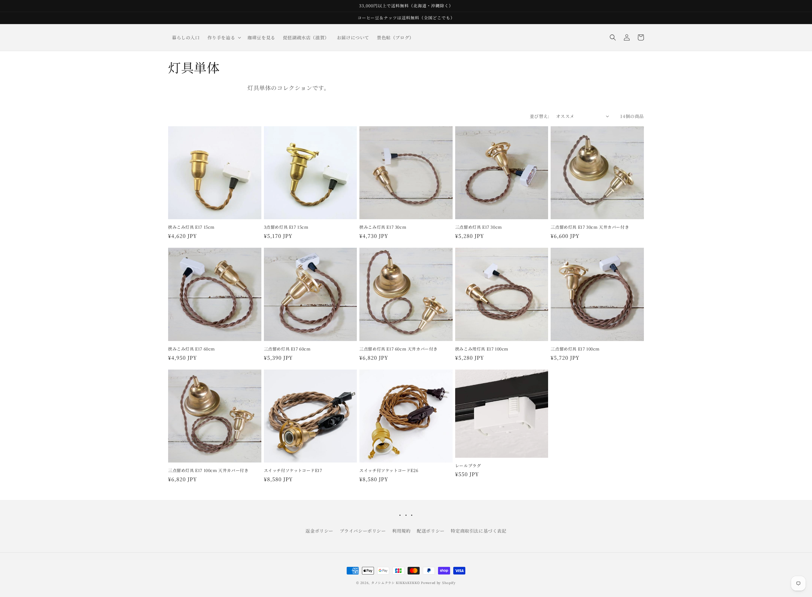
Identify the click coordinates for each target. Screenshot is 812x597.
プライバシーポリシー (363, 531)
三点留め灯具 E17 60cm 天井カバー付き (398, 349)
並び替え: (540, 116)
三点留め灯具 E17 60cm (287, 349)
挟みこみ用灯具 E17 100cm (481, 349)
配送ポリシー (431, 531)
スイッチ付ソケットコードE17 (293, 470)
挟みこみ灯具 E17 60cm (191, 349)
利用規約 (401, 531)
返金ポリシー (319, 531)
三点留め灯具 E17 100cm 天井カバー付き (208, 470)
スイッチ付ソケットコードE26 (388, 470)
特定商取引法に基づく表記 (478, 531)
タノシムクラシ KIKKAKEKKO (395, 582)
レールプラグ (468, 466)
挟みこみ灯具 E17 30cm (382, 227)
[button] (224, 37)
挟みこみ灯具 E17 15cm (191, 227)
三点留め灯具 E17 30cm (478, 227)
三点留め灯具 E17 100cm (575, 349)
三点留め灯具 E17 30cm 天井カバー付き (590, 227)
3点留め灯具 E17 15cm (286, 227)
